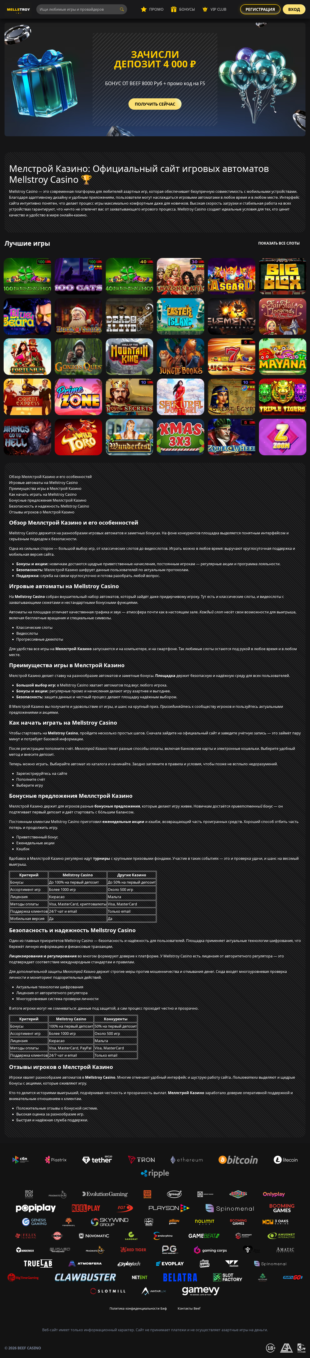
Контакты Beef (189, 1308)
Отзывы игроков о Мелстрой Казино (41, 512)
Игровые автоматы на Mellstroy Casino (43, 482)
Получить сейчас (155, 104)
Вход (294, 9)
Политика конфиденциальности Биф (138, 1308)
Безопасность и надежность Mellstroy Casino (49, 506)
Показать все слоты (279, 243)
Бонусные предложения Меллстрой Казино (47, 500)
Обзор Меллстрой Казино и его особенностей (50, 476)
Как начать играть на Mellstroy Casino (43, 494)
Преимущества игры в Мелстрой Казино (45, 488)
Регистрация (260, 9)
